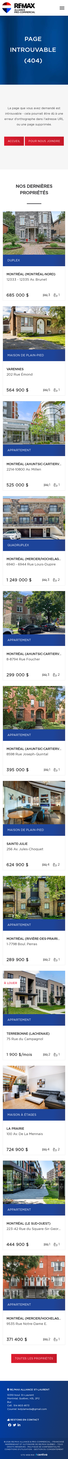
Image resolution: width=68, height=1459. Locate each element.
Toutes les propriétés (34, 1358)
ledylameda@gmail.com (32, 1409)
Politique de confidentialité (44, 1447)
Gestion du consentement (48, 1449)
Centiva (41, 1454)
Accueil (14, 141)
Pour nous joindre (44, 141)
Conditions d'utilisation (18, 1449)
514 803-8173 (21, 1405)
